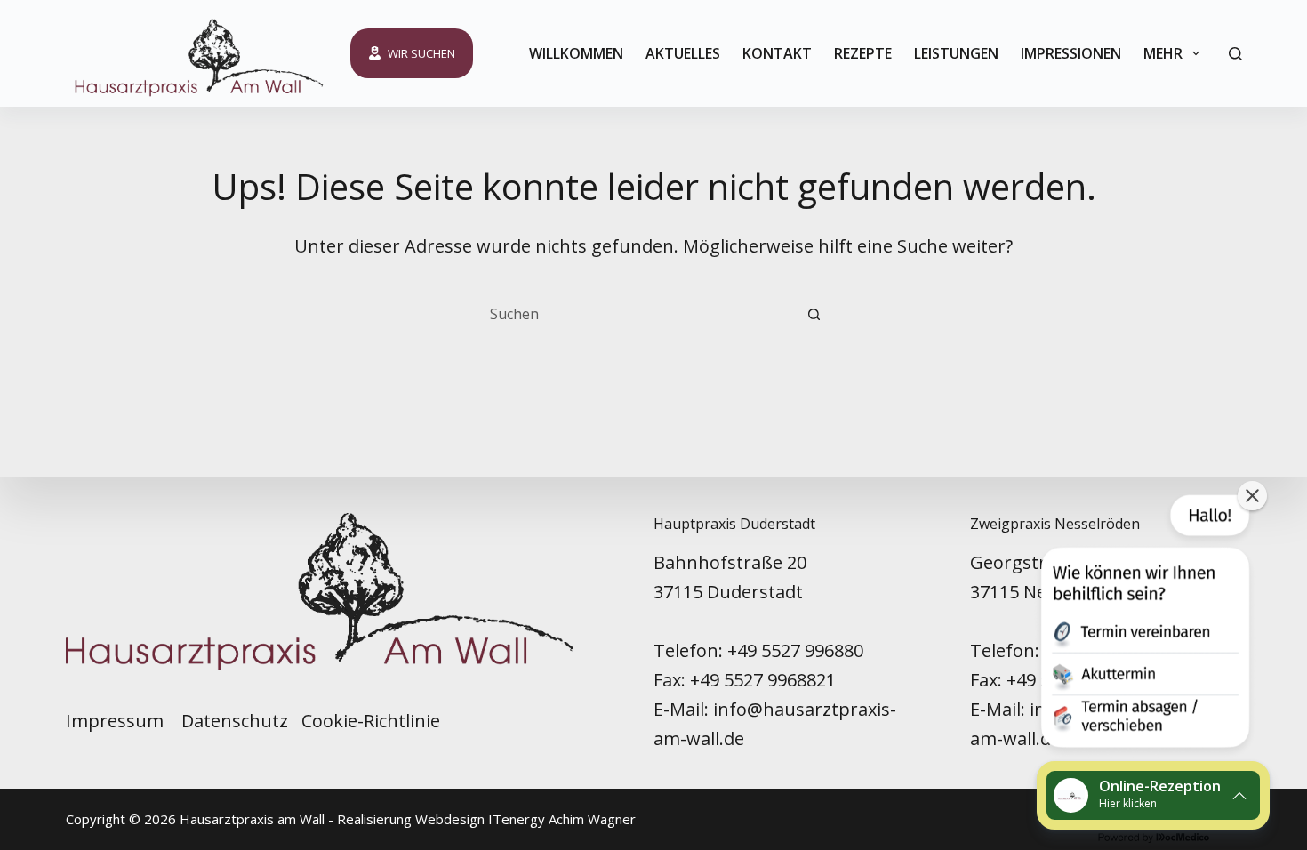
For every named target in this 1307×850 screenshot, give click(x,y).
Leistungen (956, 53)
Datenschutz (234, 721)
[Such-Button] (813, 314)
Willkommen (576, 53)
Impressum (117, 721)
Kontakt (777, 53)
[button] (1143, 625)
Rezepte (863, 53)
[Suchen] (1235, 53)
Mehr (1163, 53)
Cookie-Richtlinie (370, 721)
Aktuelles (682, 53)
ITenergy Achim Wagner (562, 819)
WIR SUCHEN (421, 53)
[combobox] (637, 314)
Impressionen (1071, 53)
